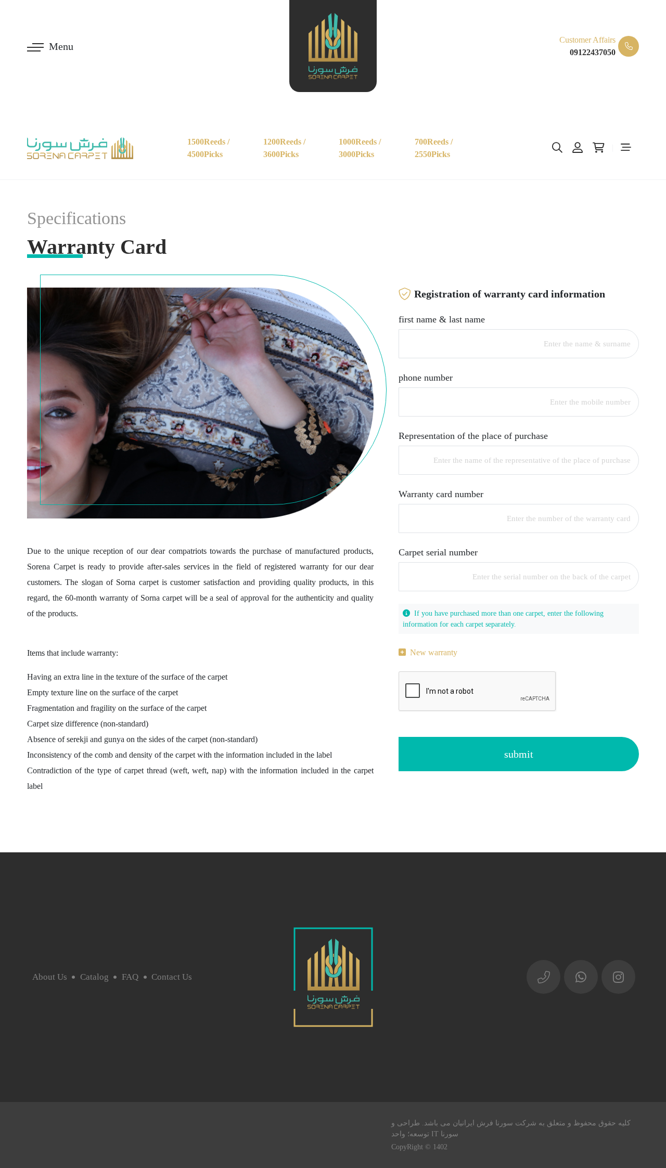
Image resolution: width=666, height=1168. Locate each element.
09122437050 (593, 52)
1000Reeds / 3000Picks (360, 148)
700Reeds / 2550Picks (434, 148)
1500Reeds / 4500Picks (208, 148)
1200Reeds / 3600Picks (284, 148)
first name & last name (442, 319)
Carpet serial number (438, 552)
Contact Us (171, 977)
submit (518, 754)
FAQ (130, 977)
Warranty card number (441, 494)
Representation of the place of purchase (473, 436)
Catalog (94, 977)
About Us (49, 977)
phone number (426, 377)
